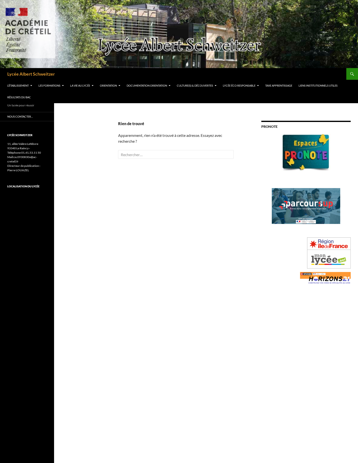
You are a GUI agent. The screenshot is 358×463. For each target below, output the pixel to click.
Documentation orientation (147, 85)
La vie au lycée (80, 85)
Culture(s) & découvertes (195, 85)
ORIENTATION (108, 85)
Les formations (49, 85)
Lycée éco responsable (239, 85)
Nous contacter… (20, 116)
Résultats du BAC (19, 97)
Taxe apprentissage (278, 85)
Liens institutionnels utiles (318, 85)
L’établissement (18, 85)
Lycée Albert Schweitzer (31, 74)
